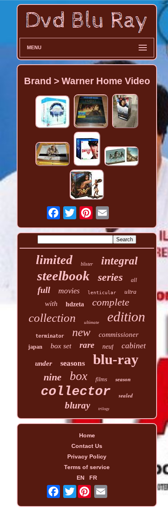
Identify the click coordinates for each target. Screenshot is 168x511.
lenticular (102, 292)
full (44, 290)
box (78, 375)
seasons (72, 363)
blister (87, 264)
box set (61, 346)
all (134, 280)
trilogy (103, 408)
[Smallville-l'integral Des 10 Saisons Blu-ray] (87, 149)
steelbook (63, 276)
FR (93, 477)
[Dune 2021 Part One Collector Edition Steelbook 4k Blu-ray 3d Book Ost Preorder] (121, 156)
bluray (77, 405)
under (43, 363)
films (101, 379)
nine (53, 377)
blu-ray (116, 359)
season (122, 379)
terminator (49, 336)
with (51, 303)
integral (119, 261)
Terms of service (87, 467)
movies (69, 290)
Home (87, 435)
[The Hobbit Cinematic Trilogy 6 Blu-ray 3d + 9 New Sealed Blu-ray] (91, 112)
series (110, 277)
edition (126, 316)
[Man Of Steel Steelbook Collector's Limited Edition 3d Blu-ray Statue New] (125, 112)
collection (52, 317)
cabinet (134, 345)
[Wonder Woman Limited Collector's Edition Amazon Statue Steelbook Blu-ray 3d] (87, 185)
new (81, 332)
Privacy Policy (86, 456)
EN (80, 477)
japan (35, 347)
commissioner (119, 334)
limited (54, 260)
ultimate (91, 322)
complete (110, 302)
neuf (107, 346)
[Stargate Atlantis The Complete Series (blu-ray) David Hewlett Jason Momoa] (52, 112)
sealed (126, 395)
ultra (130, 291)
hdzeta (75, 304)
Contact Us (86, 446)
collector (76, 391)
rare (87, 345)
